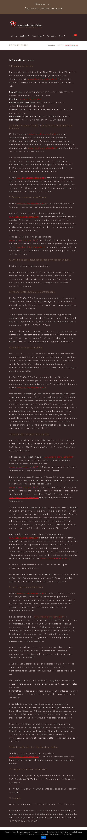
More (61, 36)
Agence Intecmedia (30, 99)
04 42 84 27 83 (44, 4)
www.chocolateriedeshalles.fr (42, 79)
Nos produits (37, 36)
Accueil (14, 36)
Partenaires (51, 36)
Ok (43, 837)
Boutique (23, 36)
